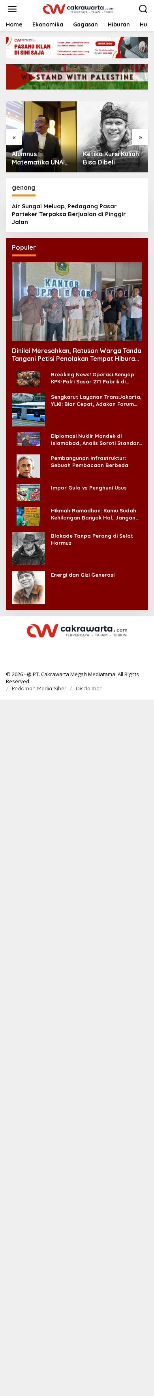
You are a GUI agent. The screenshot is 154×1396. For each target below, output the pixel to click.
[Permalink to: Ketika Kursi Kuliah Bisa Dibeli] (112, 136)
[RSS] (77, 647)
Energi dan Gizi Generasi (83, 575)
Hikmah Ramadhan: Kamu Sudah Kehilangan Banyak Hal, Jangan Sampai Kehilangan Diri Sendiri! (93, 514)
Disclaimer (88, 688)
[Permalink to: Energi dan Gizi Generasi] (28, 587)
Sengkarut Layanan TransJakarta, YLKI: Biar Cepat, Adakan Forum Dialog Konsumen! (96, 400)
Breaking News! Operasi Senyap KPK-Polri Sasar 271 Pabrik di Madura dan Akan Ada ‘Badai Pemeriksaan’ (92, 378)
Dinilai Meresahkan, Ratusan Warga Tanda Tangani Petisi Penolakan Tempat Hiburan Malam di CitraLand (76, 355)
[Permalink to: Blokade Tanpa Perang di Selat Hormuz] (28, 548)
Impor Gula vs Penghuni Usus (89, 487)
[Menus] (12, 9)
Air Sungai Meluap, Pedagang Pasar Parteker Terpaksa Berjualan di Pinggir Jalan (69, 214)
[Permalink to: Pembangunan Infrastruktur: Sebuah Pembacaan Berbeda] (28, 465)
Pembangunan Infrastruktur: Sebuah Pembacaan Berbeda (89, 461)
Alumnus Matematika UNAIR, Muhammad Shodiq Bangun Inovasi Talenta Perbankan (41, 158)
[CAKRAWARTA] (78, 8)
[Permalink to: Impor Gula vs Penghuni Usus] (28, 491)
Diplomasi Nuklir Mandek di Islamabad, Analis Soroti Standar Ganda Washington (95, 440)
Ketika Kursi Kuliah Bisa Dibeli (111, 158)
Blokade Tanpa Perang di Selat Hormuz (92, 539)
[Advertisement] (77, 1047)
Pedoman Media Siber (39, 688)
